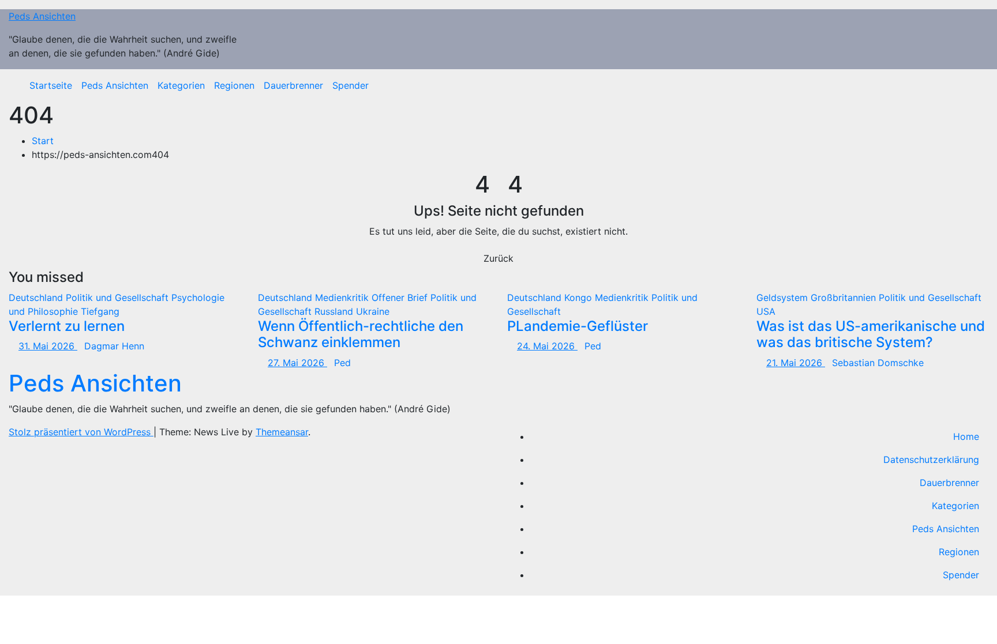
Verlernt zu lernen (67, 326)
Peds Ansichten (42, 16)
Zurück (498, 258)
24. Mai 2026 (547, 346)
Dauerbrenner (293, 85)
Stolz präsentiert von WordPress (81, 432)
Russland (335, 311)
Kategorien (181, 85)
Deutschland (37, 297)
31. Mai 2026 (47, 346)
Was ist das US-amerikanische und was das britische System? (870, 334)
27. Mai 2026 (297, 362)
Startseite (50, 85)
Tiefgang (100, 311)
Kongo (579, 297)
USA (765, 311)
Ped (342, 362)
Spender (350, 85)
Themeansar (282, 432)
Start (43, 140)
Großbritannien (845, 297)
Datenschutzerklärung (931, 459)
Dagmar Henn (114, 346)
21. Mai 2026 (795, 362)
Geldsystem (783, 297)
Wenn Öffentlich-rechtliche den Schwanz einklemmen (360, 334)
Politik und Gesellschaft (118, 297)
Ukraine (372, 311)
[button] (971, 85)
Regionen (234, 85)
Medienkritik (343, 297)
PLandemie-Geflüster (577, 326)
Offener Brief (401, 297)
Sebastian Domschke (878, 362)
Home (966, 436)
